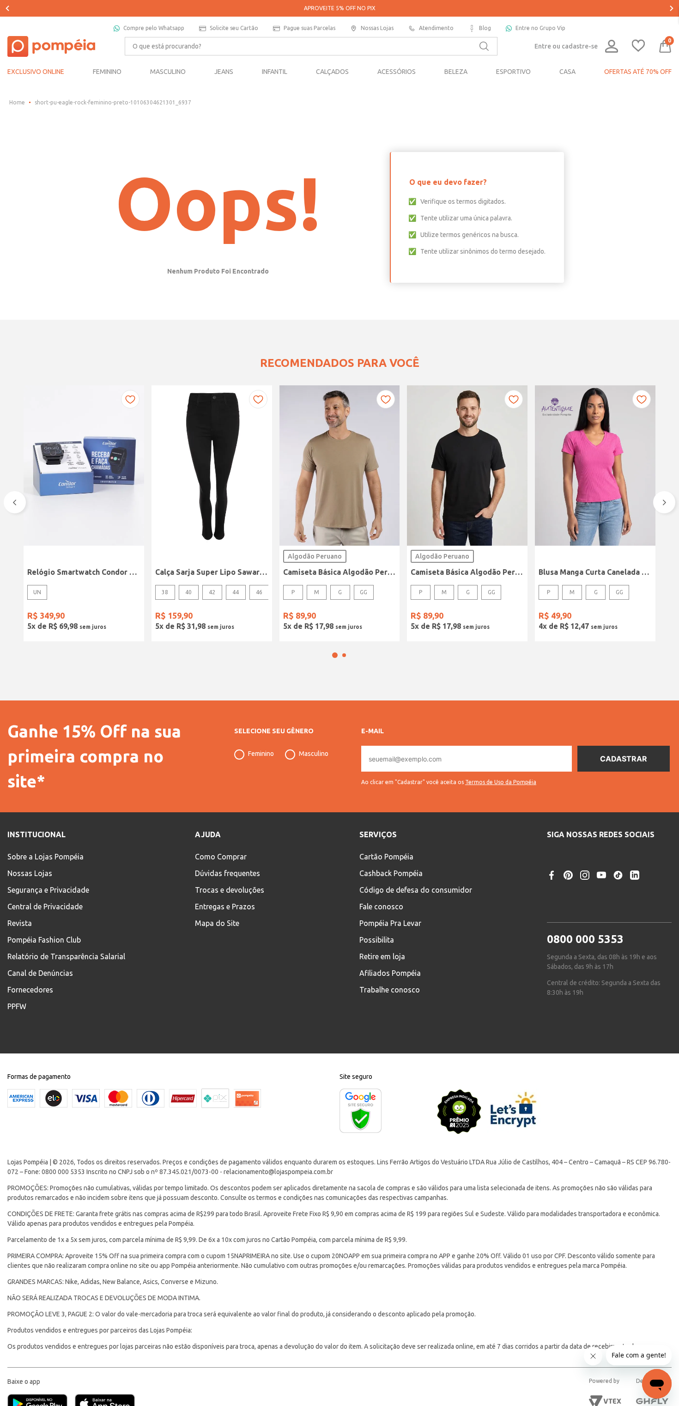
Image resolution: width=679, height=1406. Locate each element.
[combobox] (311, 46)
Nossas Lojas (377, 28)
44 (235, 592)
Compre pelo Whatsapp (153, 28)
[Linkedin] (634, 875)
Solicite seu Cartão (234, 28)
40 (188, 592)
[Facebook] (551, 875)
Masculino (313, 753)
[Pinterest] (568, 875)
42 (212, 592)
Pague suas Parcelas (309, 28)
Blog (485, 28)
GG (363, 592)
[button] (335, 655)
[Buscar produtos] (484, 46)
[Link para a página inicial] (17, 102)
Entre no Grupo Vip (540, 28)
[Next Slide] (671, 8)
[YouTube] (601, 875)
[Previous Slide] (7, 8)
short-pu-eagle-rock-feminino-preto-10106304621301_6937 (113, 102)
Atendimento (436, 28)
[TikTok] (618, 875)
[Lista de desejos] (638, 46)
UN (37, 592)
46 (259, 592)
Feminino (261, 753)
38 (165, 592)
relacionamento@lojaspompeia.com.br (278, 1171)
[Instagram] (584, 875)
